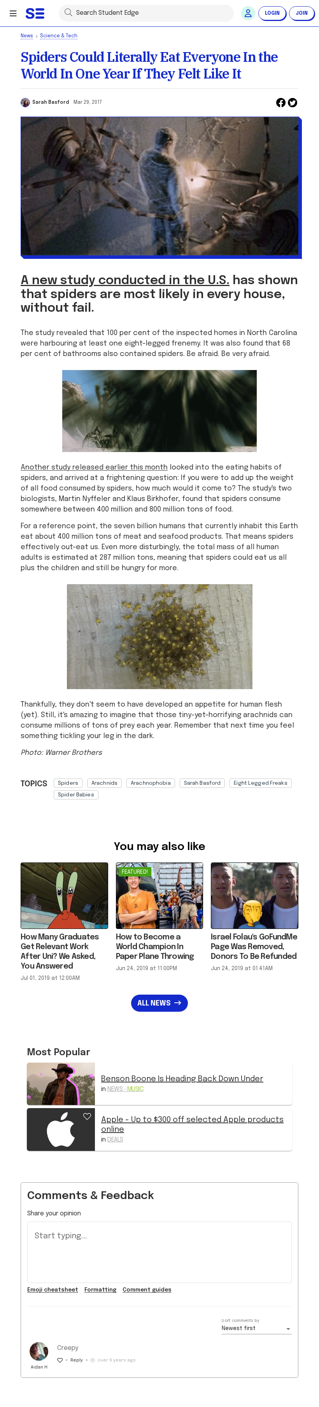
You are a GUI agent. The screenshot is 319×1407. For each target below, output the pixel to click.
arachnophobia (151, 783)
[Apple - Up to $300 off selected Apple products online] (61, 1129)
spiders (68, 783)
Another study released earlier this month (94, 467)
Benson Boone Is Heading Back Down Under (182, 1079)
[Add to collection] (87, 1115)
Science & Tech (58, 36)
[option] (68, 783)
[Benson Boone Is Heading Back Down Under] (61, 1084)
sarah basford (202, 783)
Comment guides (147, 1290)
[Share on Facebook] (281, 102)
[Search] (68, 12)
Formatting (100, 1290)
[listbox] (176, 787)
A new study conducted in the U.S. (125, 280)
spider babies (76, 795)
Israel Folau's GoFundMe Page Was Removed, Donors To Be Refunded (254, 947)
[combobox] (257, 1329)
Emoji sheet (52, 1290)
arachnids (104, 783)
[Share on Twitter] (292, 102)
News (27, 36)
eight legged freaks (260, 783)
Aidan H (39, 1367)
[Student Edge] (35, 13)
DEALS (115, 1139)
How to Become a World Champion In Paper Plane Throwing (155, 947)
